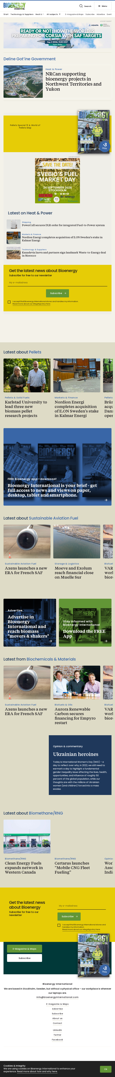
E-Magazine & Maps (24, 948)
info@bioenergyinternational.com (57, 997)
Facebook (57, 1040)
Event (109, 14)
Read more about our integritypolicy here (31, 303)
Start (6, 14)
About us (57, 1018)
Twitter (58, 1035)
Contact (57, 1023)
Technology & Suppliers (22, 14)
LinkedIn (57, 1030)
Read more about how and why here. (37, 1071)
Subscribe (90, 14)
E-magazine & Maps (74, 14)
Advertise (101, 14)
